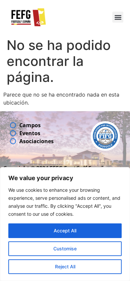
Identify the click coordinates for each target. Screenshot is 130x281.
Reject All (65, 266)
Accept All (65, 230)
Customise (65, 248)
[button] (117, 17)
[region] (65, 224)
